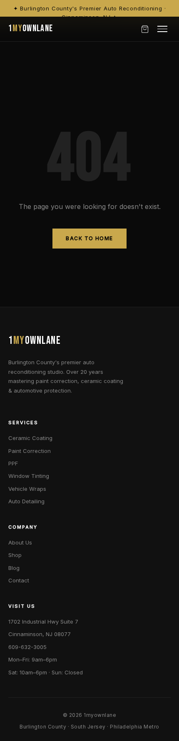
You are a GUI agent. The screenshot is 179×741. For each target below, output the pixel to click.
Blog (14, 567)
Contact (18, 580)
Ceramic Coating (30, 438)
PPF (13, 463)
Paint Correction (29, 451)
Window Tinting (28, 475)
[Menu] (162, 28)
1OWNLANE (30, 28)
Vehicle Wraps (27, 488)
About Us (20, 542)
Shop (15, 555)
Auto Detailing (26, 501)
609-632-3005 (27, 647)
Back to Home (89, 238)
